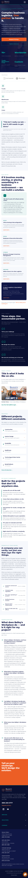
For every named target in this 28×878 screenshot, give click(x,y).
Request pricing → (7, 805)
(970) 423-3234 (6, 860)
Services (4, 814)
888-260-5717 (22, 609)
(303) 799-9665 (6, 837)
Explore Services (14, 44)
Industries (5, 820)
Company (4, 825)
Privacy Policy (14, 875)
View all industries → (7, 470)
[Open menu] (25, 2)
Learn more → (6, 229)
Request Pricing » (14, 39)
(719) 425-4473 (5, 852)
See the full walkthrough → (9, 405)
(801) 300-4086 (6, 844)
